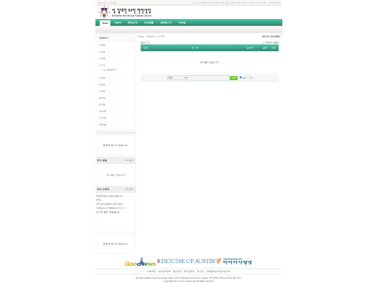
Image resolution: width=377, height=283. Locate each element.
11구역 (102, 118)
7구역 (102, 91)
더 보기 (129, 160)
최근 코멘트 (103, 189)
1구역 (102, 45)
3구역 (102, 58)
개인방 (102, 124)
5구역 (102, 78)
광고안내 (177, 271)
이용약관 (151, 271)
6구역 (102, 84)
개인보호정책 (164, 271)
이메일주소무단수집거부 (218, 271)
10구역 (102, 111)
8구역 (102, 98)
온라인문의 (189, 271)
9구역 (102, 104)
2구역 (102, 52)
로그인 (200, 271)
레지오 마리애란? (271, 36)
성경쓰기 (111, 69)
